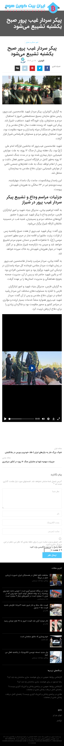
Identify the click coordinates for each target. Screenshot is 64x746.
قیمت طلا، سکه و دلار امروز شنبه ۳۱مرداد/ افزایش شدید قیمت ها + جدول (26, 606)
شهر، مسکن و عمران (32, 42)
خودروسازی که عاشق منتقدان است (34, 636)
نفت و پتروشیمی (42, 599)
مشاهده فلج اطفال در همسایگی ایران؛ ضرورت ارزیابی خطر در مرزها (26, 576)
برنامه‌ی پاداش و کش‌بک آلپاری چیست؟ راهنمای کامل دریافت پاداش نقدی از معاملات (35, 688)
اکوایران (41, 60)
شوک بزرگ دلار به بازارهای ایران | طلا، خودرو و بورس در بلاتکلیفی (33, 452)
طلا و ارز (45, 611)
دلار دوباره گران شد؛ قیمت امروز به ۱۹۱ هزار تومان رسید (26, 621)
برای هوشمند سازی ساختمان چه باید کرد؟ (23, 677)
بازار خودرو (45, 640)
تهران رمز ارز (57, 715)
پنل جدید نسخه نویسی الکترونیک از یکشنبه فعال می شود (26, 653)
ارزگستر (59, 720)
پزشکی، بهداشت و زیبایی (40, 581)
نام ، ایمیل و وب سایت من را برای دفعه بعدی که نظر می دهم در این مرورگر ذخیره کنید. (33, 543)
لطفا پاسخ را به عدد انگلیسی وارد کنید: (45, 547)
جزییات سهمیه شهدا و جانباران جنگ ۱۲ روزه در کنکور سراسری (28, 461)
